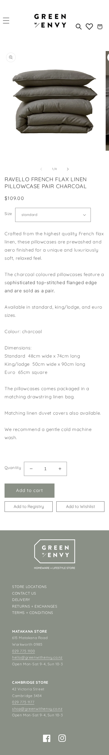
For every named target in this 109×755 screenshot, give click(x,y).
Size (8, 213)
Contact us (24, 593)
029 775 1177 (23, 702)
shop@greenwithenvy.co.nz (37, 708)
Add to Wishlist (80, 506)
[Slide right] (67, 169)
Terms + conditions (32, 612)
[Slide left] (41, 169)
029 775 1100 (23, 651)
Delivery (21, 599)
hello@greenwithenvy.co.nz (37, 657)
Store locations (29, 586)
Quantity (13, 467)
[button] (6, 20)
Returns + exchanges (34, 606)
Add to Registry (29, 506)
